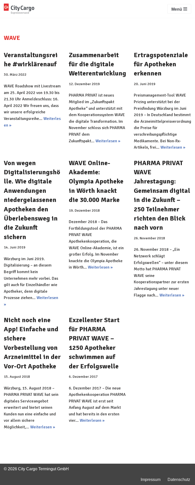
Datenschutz (179, 479)
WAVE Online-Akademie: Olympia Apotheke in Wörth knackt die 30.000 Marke (96, 181)
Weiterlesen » (107, 141)
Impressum (150, 479)
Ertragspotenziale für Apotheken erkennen (161, 64)
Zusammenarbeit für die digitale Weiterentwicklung (97, 64)
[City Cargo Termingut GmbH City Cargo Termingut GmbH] (19, 9)
